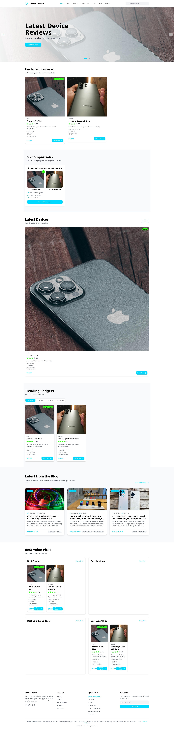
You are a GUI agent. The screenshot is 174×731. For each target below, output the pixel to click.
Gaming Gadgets (62, 702)
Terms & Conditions (94, 708)
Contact (90, 702)
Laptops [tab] (40, 400)
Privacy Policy (92, 705)
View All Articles (140, 483)
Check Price (56, 140)
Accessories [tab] (60, 400)
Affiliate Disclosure (94, 711)
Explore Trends (33, 41)
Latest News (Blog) (94, 696)
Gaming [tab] (50, 400)
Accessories (60, 708)
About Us (91, 699)
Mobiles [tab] (30, 400)
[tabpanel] (87, 433)
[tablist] (45, 400)
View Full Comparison (44, 202)
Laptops (59, 699)
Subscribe (135, 706)
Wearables (60, 705)
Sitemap (90, 714)
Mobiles (59, 696)
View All (78, 561)
